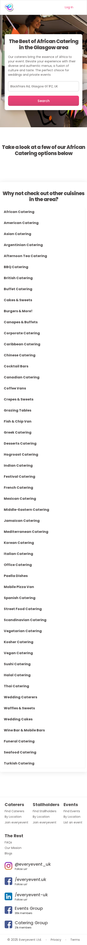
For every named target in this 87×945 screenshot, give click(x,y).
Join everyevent (16, 822)
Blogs (8, 853)
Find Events (72, 811)
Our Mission (13, 848)
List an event (73, 822)
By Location (13, 817)
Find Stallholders (44, 811)
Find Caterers (14, 811)
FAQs (8, 842)
